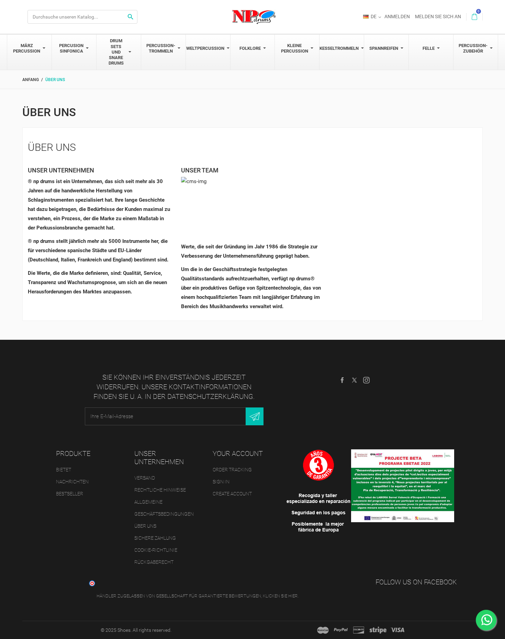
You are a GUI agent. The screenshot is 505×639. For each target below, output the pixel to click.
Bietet (63, 469)
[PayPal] (341, 630)
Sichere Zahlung (155, 538)
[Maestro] (323, 630)
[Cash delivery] (378, 630)
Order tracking (232, 469)
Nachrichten (72, 481)
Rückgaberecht (153, 562)
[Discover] (359, 630)
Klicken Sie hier (280, 595)
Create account (232, 493)
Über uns (145, 526)
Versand (144, 478)
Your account (238, 453)
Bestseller (69, 493)
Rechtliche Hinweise (160, 490)
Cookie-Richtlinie (155, 550)
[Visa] (397, 630)
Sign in (221, 481)
